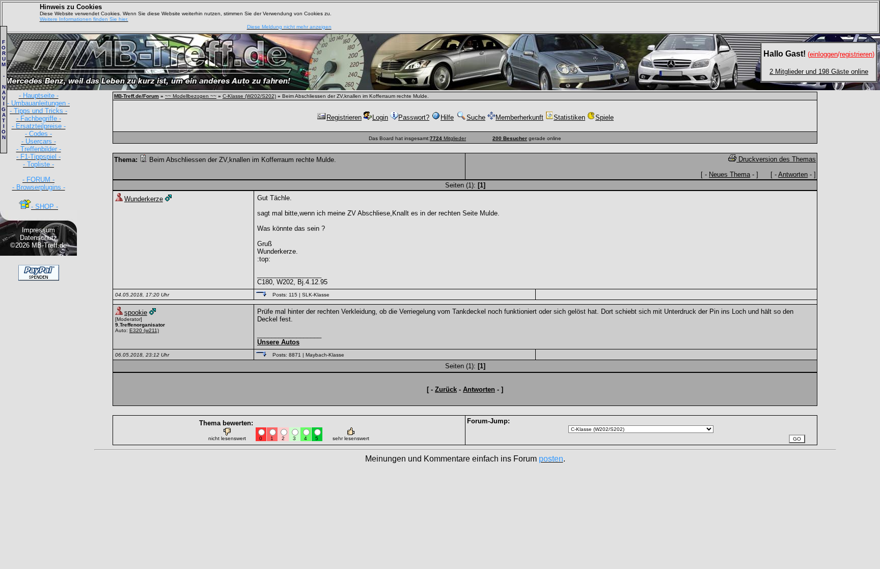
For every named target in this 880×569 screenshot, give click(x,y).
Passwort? (413, 117)
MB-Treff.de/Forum (136, 96)
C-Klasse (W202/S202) (249, 96)
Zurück (446, 389)
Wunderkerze (143, 199)
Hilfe (447, 117)
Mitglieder (448, 138)
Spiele (604, 117)
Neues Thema (729, 174)
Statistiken (569, 117)
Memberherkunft (519, 117)
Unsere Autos (278, 342)
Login (380, 117)
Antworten (793, 174)
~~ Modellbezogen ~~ (190, 96)
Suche (475, 117)
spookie (135, 312)
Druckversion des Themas (776, 159)
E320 (135, 330)
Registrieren (344, 117)
